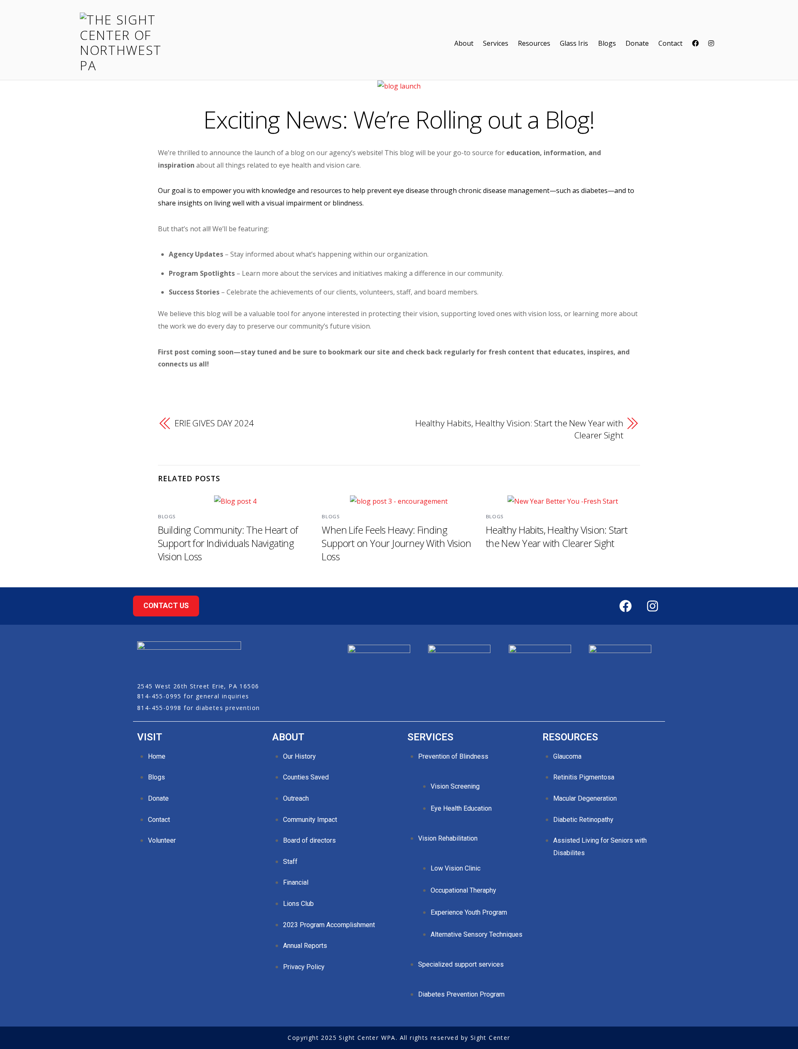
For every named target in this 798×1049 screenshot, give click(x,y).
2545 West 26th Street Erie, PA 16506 (198, 686)
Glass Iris (574, 43)
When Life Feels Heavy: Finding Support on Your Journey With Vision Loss (396, 543)
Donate (637, 43)
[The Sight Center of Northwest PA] (125, 65)
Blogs (607, 43)
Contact (670, 43)
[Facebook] (625, 606)
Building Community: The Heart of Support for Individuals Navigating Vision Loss (228, 543)
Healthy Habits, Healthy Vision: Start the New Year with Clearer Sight (519, 429)
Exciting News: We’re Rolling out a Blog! (398, 119)
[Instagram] (652, 606)
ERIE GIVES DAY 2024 (214, 423)
